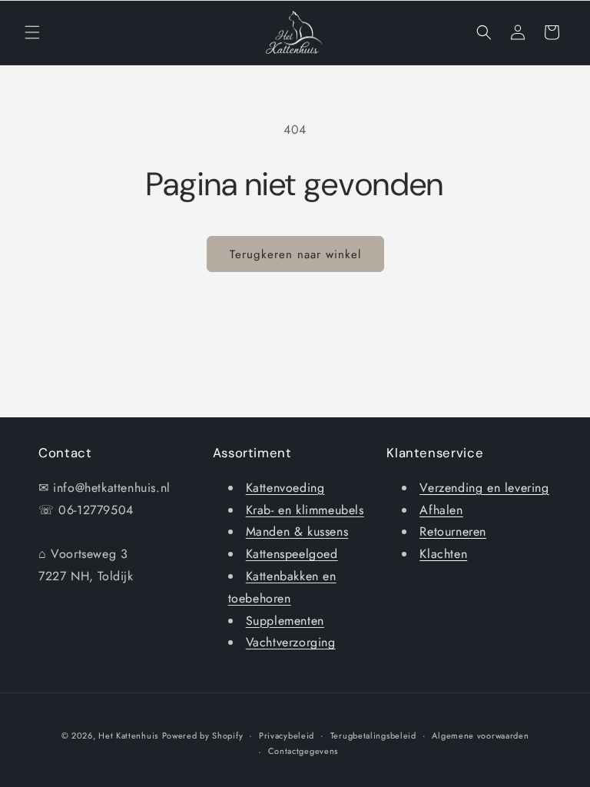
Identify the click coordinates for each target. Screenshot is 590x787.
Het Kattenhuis (128, 735)
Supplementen (285, 620)
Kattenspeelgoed (292, 554)
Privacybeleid (286, 735)
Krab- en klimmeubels (305, 510)
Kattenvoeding (285, 487)
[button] (32, 32)
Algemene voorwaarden (480, 735)
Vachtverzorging (291, 642)
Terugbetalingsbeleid (373, 735)
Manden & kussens (297, 531)
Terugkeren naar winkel (295, 254)
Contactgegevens (303, 751)
